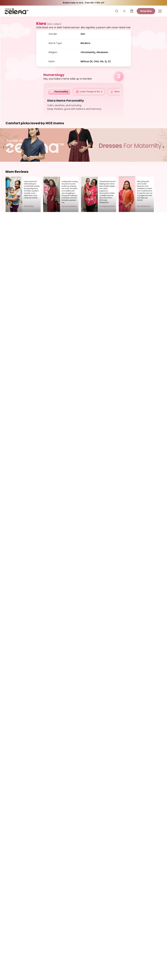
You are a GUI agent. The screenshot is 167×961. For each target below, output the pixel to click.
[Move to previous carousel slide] (4, 147)
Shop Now (146, 11)
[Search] (116, 11)
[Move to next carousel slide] (163, 147)
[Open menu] (160, 11)
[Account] (124, 11)
